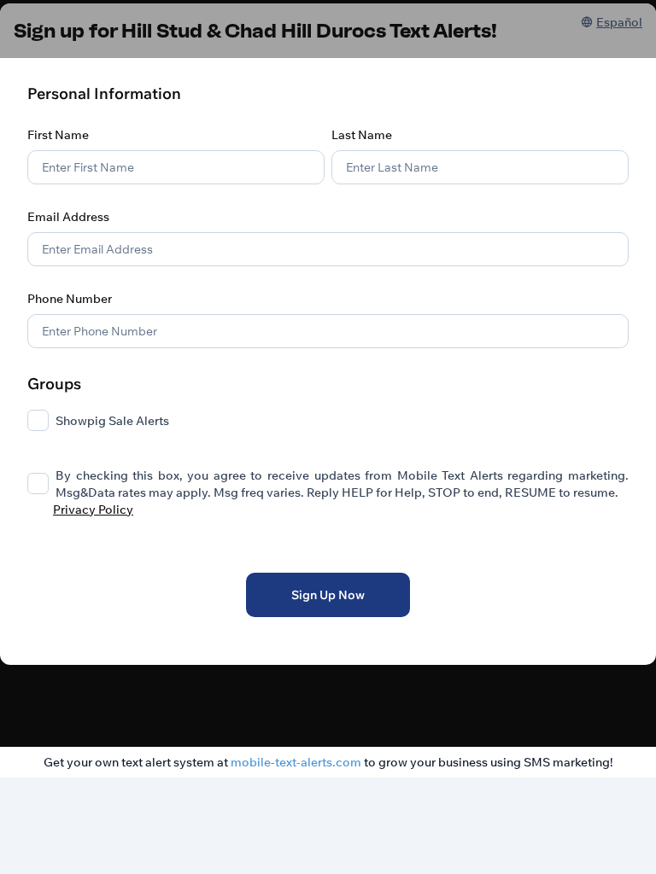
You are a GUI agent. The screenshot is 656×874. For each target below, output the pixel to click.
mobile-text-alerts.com (296, 762)
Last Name (361, 135)
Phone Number (69, 298)
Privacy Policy (93, 509)
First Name (58, 135)
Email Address (68, 216)
